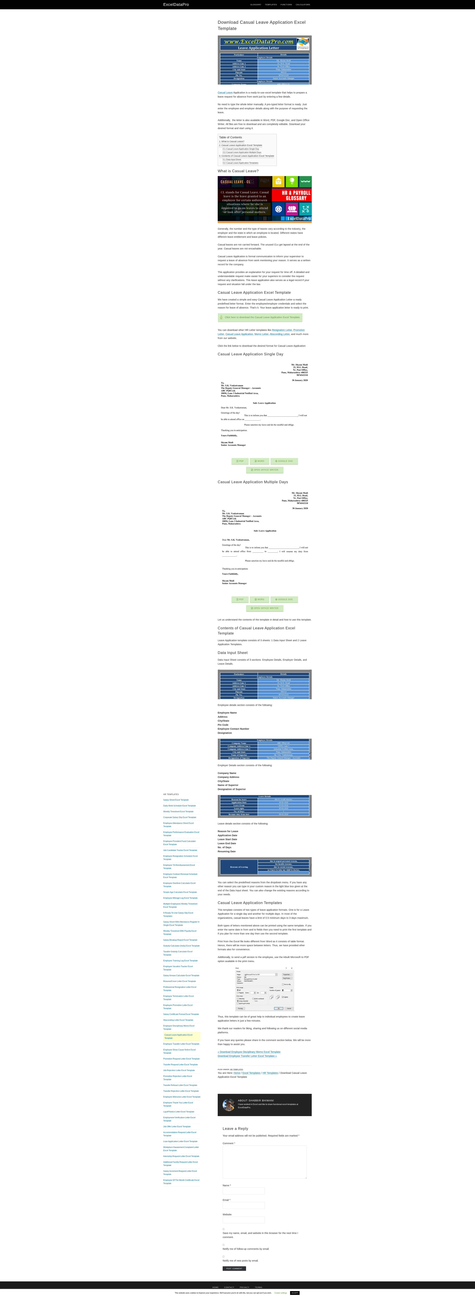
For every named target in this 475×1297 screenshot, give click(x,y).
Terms (258, 1287)
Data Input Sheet (233, 159)
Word (260, 461)
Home (237, 1073)
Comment (229, 1143)
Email (226, 1200)
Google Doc (285, 461)
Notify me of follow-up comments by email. (246, 1249)
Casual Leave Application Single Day (242, 149)
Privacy (244, 1287)
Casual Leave (225, 92)
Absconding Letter (280, 334)
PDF (241, 461)
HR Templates (236, 1069)
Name (227, 1185)
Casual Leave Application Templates (242, 163)
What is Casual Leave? (232, 141)
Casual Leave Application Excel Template (241, 145)
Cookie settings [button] (280, 1293)
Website (227, 1214)
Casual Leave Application (239, 334)
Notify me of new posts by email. (241, 1260)
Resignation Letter (282, 330)
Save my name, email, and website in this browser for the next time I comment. (260, 1235)
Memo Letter (261, 334)
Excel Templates (251, 1073)
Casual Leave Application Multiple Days (243, 152)
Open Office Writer (265, 470)
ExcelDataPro (176, 4)
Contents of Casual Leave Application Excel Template (247, 156)
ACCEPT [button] (295, 1293)
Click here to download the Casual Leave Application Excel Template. (262, 317)
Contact (229, 1287)
